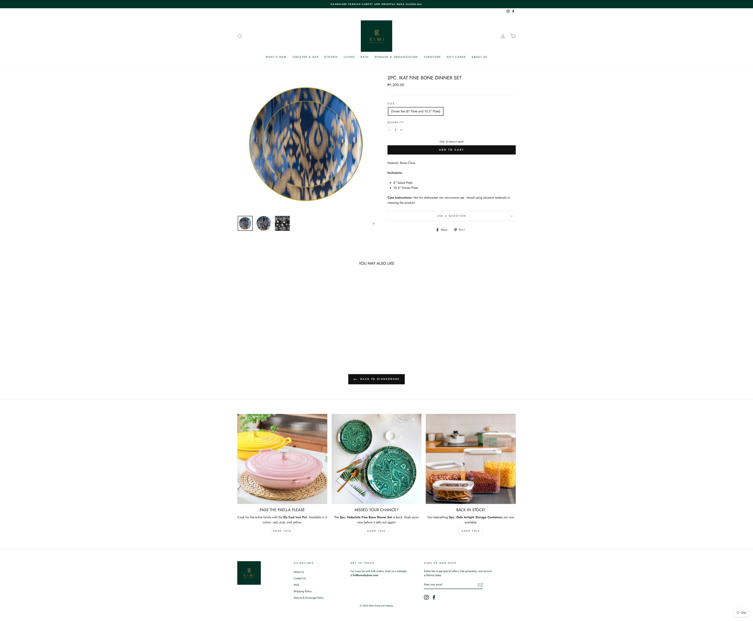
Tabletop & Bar (305, 57)
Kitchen (331, 57)
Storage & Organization (396, 57)
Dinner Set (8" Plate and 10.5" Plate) (415, 111)
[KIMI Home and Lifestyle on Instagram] (426, 597)
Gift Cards (456, 57)
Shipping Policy (303, 591)
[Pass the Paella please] (282, 459)
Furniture (432, 57)
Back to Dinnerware (379, 379)
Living (349, 57)
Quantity (395, 122)
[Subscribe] (480, 584)
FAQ (296, 585)
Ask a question (451, 216)
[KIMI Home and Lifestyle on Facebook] (434, 597)
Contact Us (300, 578)
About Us (479, 57)
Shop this (282, 531)
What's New (276, 57)
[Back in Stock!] (471, 459)
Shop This (376, 531)
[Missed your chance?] (377, 459)
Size (391, 103)
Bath (364, 57)
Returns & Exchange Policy (309, 598)
